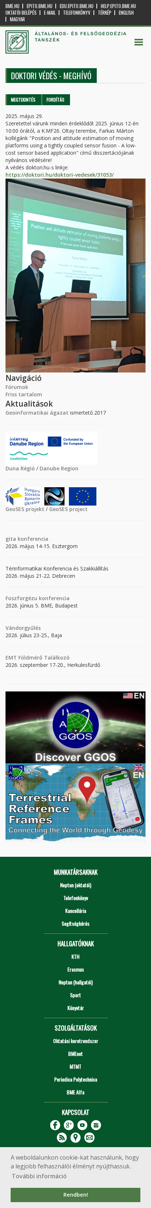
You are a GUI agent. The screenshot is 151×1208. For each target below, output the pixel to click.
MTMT (75, 1066)
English (126, 12)
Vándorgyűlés (23, 627)
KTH (75, 956)
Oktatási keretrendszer (75, 1040)
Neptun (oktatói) (75, 885)
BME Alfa (75, 1092)
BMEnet (75, 1053)
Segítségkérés (75, 923)
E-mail (50, 12)
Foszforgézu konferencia (37, 598)
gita (10, 538)
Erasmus (75, 969)
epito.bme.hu (39, 6)
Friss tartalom (23, 394)
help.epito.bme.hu (118, 6)
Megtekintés (23, 99)
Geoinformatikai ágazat (37, 412)
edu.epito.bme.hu (76, 6)
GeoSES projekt (24, 509)
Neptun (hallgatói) (76, 982)
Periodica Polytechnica (75, 1079)
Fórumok (16, 386)
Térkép (104, 12)
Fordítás (56, 99)
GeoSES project (68, 509)
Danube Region (59, 468)
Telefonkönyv (77, 12)
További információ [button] (39, 1176)
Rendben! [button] (75, 1194)
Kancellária (75, 910)
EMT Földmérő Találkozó (37, 657)
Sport (75, 995)
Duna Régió (20, 468)
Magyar (17, 19)
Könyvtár (75, 1007)
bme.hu (12, 6)
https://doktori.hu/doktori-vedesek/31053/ (59, 174)
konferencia (32, 538)
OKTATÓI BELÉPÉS (21, 12)
